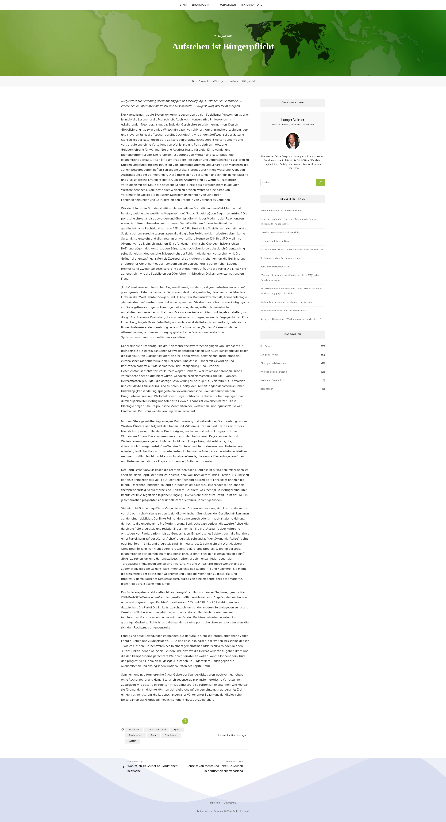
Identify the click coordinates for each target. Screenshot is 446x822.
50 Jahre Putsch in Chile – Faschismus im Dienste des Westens (291, 250)
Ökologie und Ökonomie (273, 363)
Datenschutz (230, 803)
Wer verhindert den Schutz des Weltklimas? (283, 311)
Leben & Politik (200, 5)
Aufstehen (134, 730)
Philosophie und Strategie (232, 735)
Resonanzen (266, 389)
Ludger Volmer (292, 119)
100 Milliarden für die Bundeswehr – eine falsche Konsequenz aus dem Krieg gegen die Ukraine (291, 291)
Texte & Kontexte (251, 5)
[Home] (193, 81)
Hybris (177, 730)
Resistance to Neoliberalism (274, 267)
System (132, 741)
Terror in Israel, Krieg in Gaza (274, 241)
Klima (154, 735)
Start (183, 5)
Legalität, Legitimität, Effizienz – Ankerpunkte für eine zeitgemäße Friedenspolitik (288, 221)
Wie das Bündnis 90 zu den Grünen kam (280, 211)
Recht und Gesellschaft (272, 380)
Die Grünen (266, 346)
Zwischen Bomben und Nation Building (280, 233)
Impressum (215, 803)
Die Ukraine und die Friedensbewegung (280, 258)
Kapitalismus (136, 735)
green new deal (157, 730)
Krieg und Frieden (269, 355)
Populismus (171, 735)
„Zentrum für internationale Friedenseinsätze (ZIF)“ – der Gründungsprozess (289, 277)
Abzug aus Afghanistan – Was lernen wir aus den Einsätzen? (290, 319)
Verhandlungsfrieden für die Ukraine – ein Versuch (286, 302)
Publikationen (227, 5)
